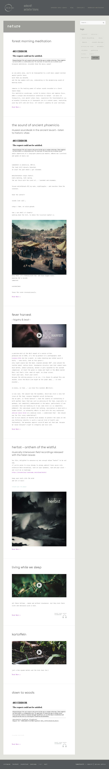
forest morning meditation (31, 41)
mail (45, 764)
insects (91, 54)
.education (94, 34)
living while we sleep (26, 567)
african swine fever (19, 413)
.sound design (97, 42)
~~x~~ (40, 764)
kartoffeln (19, 634)
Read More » (16, 107)
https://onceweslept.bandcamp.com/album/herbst (29, 472)
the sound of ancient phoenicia (35, 125)
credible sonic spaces (59, 8)
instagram (6, 764)
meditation (85, 57)
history (83, 54)
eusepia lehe (16, 358)
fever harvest (21, 314)
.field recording (87, 38)
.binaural (84, 34)
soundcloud (24, 764)
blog (71, 8)
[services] (80, 8)
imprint (90, 764)
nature (95, 58)
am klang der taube (87, 46)
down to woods (23, 692)
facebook (15, 764)
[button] (39, 335)
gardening (94, 50)
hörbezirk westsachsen (96, 8)
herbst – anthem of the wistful (34, 447)
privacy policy (100, 764)
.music (84, 42)
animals (100, 47)
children (84, 50)
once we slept (14, 735)
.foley (100, 38)
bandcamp (33, 764)
